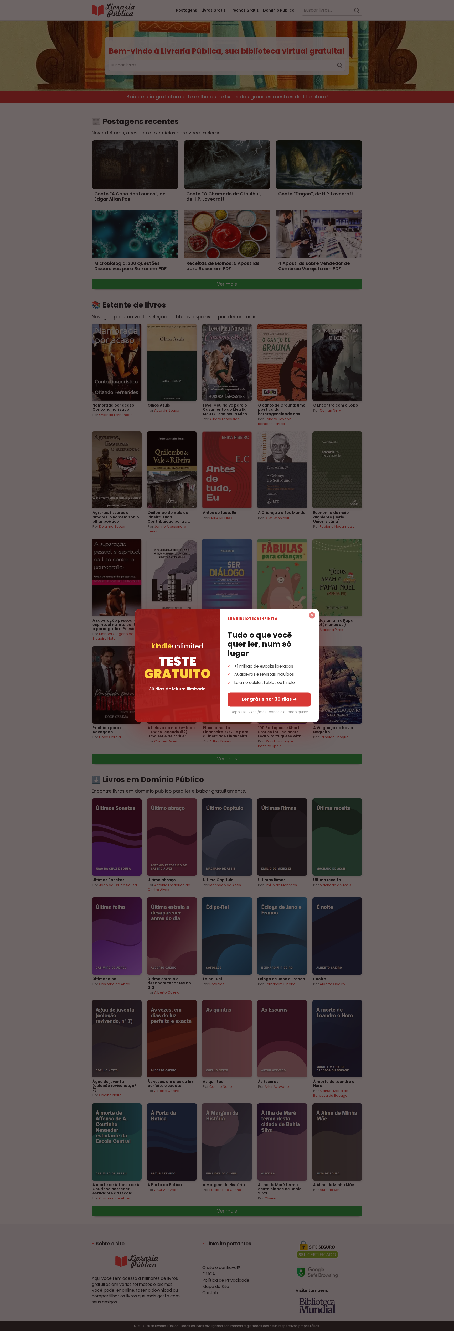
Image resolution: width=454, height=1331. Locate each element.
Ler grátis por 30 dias (269, 699)
